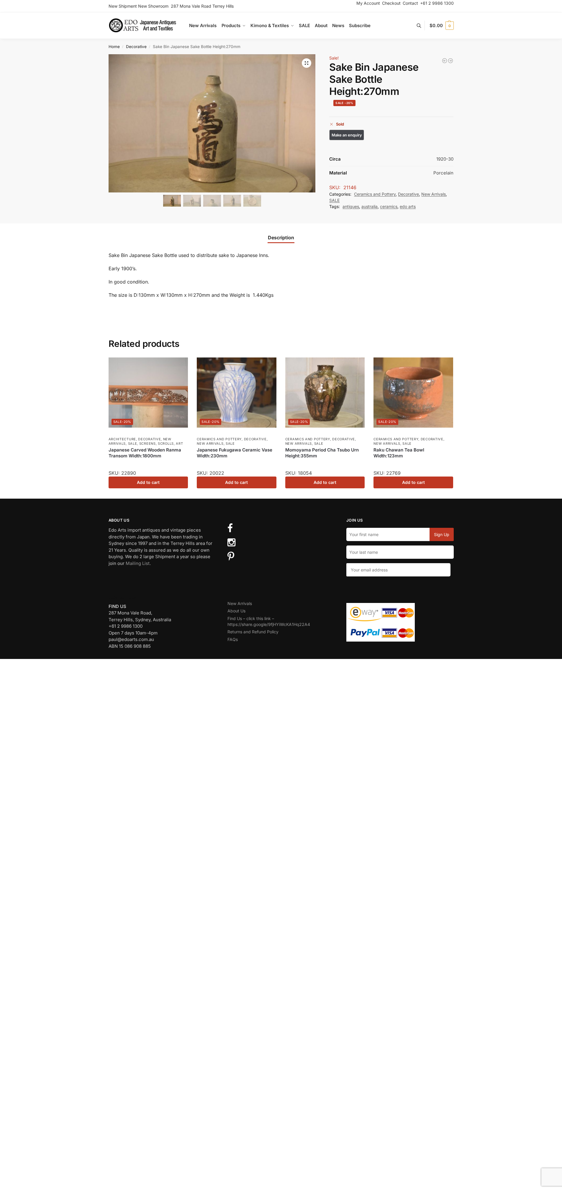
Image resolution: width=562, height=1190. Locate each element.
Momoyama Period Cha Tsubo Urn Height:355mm (322, 453)
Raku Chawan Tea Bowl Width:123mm (398, 453)
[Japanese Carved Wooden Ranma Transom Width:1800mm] (148, 392)
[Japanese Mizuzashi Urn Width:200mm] (450, 61)
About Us (236, 610)
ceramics (388, 206)
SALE (334, 200)
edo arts (408, 206)
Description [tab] (281, 237)
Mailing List (138, 563)
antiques (351, 206)
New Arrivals (433, 194)
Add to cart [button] (148, 482)
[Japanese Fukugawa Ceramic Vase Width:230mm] (236, 392)
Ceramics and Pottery (375, 194)
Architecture (122, 439)
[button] (441, 25)
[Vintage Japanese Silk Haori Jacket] (445, 61)
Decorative (136, 46)
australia (369, 206)
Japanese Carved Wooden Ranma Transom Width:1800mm (145, 453)
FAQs (232, 639)
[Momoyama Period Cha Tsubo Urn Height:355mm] (325, 392)
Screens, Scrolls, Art (161, 443)
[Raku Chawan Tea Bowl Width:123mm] (413, 392)
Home (114, 46)
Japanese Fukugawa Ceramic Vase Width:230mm (234, 453)
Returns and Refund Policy (252, 631)
